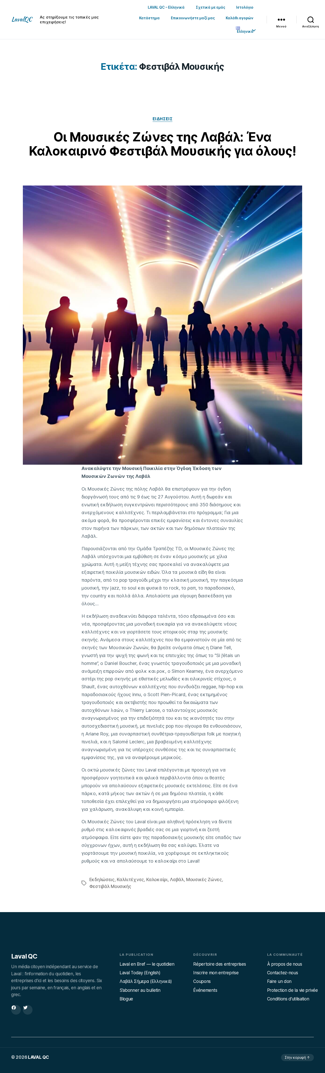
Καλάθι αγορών (239, 18)
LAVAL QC (38, 1057)
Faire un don (279, 981)
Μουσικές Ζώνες (204, 879)
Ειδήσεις (163, 118)
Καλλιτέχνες (130, 879)
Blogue (126, 998)
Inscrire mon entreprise (215, 972)
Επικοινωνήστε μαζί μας (193, 18)
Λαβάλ (177, 879)
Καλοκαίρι (156, 879)
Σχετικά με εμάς (210, 7)
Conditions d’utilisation (288, 998)
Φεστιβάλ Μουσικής (110, 886)
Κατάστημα (149, 18)
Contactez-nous (282, 972)
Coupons (202, 981)
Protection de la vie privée (292, 990)
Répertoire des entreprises (219, 964)
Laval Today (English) (140, 972)
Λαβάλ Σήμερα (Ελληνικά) (146, 981)
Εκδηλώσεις (102, 879)
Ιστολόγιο (244, 7)
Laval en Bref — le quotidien (147, 964)
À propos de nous (284, 964)
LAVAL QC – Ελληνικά (166, 7)
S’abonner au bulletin (140, 990)
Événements (205, 990)
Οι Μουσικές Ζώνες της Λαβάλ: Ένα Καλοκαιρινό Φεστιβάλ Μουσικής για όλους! (162, 144)
